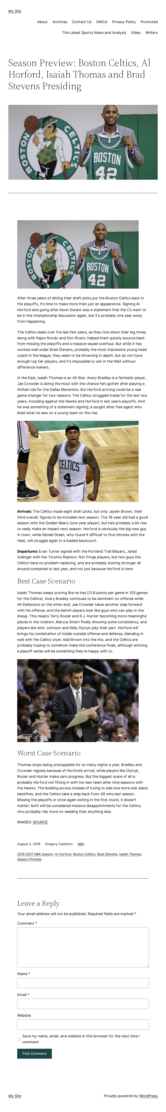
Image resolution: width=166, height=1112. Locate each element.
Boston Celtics (84, 854)
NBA (81, 844)
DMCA (101, 22)
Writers (152, 32)
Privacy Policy (124, 22)
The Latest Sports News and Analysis (94, 32)
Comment (27, 923)
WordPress (148, 1096)
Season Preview (29, 859)
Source (40, 822)
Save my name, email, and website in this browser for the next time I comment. (81, 1039)
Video (136, 32)
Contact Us (82, 22)
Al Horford (63, 854)
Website (24, 1015)
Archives (59, 22)
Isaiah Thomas (130, 854)
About (42, 22)
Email (23, 995)
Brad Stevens (107, 854)
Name (23, 974)
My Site (14, 11)
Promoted (149, 22)
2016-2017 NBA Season (35, 854)
